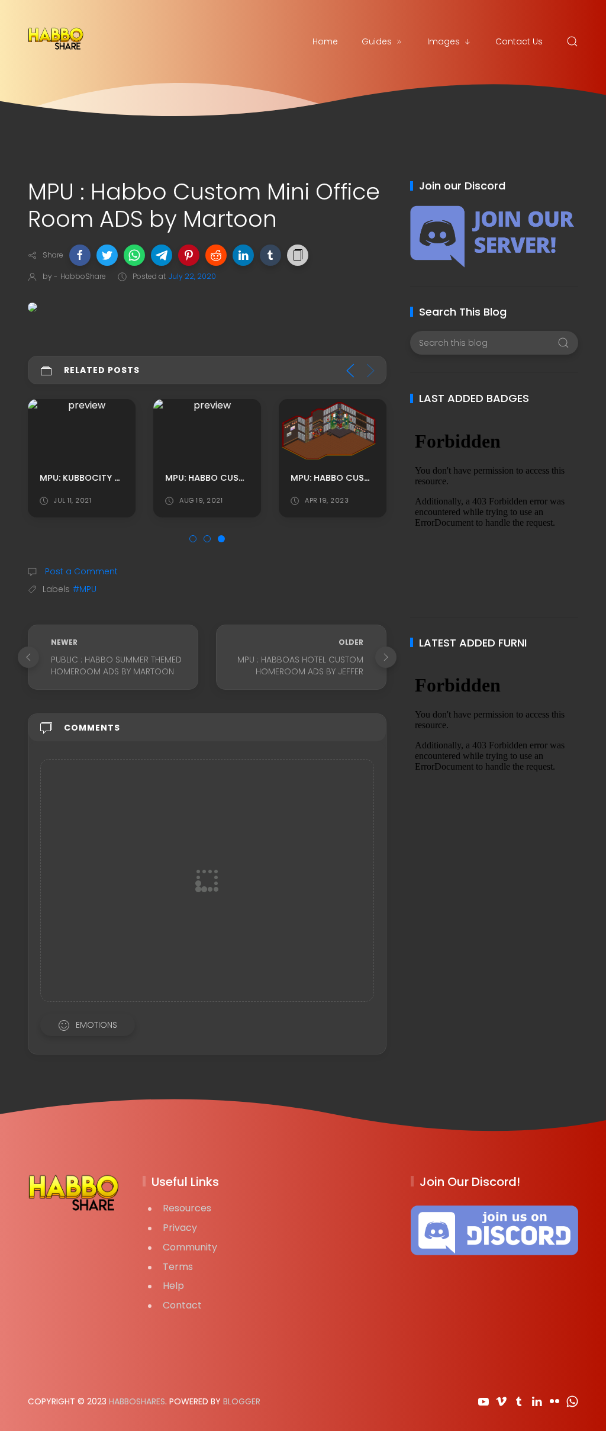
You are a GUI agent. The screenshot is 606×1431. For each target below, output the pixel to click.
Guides (377, 41)
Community (190, 1247)
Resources (187, 1208)
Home (325, 41)
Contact (182, 1305)
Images (443, 41)
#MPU (84, 589)
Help (173, 1285)
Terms (178, 1267)
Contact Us (519, 41)
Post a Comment (80, 571)
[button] (80, 255)
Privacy (180, 1227)
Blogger (241, 1401)
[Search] (572, 41)
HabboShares (137, 1401)
